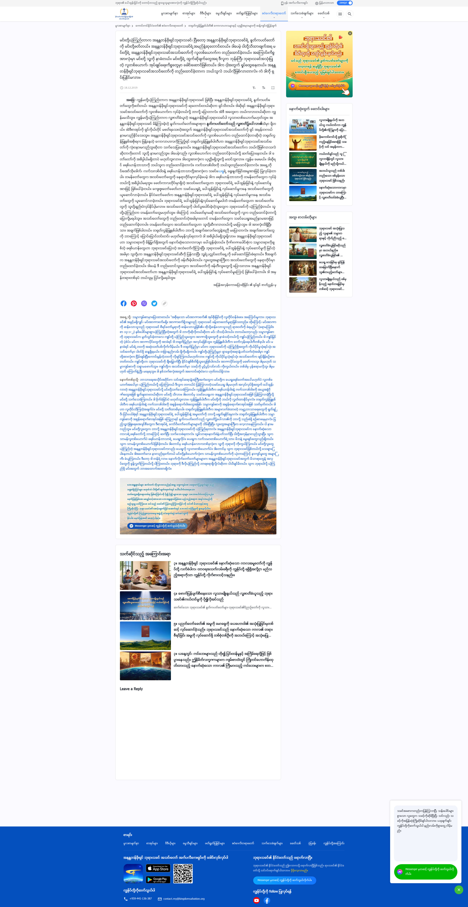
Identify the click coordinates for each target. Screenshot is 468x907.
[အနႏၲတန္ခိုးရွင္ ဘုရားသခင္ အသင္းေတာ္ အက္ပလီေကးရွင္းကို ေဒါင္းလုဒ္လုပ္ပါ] (133, 874)
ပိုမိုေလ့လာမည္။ (299, 871)
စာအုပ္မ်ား (189, 14)
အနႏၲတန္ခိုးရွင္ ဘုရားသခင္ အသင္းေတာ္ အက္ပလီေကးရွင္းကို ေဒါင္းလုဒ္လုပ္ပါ (176, 858)
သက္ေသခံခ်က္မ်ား (302, 14)
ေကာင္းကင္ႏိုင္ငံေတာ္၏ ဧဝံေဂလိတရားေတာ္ (159, 26)
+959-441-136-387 (140, 899)
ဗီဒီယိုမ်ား (205, 14)
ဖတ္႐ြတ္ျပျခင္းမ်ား (247, 14)
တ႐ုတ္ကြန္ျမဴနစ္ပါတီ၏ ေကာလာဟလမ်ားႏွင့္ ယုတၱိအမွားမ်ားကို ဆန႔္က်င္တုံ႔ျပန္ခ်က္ (232, 26)
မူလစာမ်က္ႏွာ (169, 14)
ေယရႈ (221, 171)
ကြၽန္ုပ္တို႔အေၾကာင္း (334, 844)
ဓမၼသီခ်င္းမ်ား (224, 14)
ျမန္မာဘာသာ (326, 3)
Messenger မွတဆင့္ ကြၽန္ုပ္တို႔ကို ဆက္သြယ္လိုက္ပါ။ (285, 880)
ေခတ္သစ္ (324, 14)
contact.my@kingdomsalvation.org (184, 899)
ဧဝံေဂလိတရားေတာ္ (274, 14)
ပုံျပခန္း (312, 844)
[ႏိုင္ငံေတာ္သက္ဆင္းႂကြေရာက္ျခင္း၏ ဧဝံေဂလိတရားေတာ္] (126, 14)
